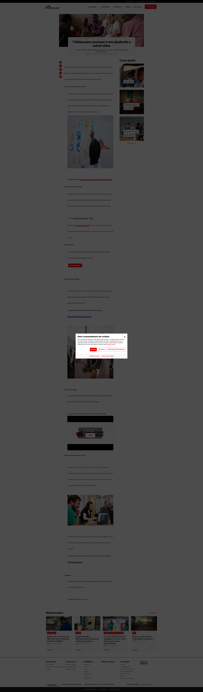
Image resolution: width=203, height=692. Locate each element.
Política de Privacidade (108, 356)
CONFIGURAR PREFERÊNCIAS (116, 349)
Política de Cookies (110, 344)
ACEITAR (93, 349)
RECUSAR (102, 349)
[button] (125, 336)
